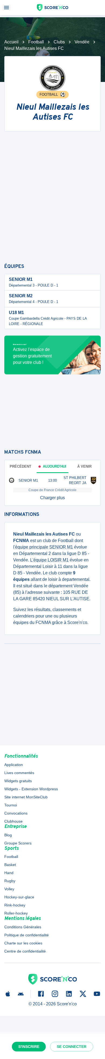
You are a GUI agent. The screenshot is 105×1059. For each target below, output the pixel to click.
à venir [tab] (84, 466)
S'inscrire (28, 1046)
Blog (8, 835)
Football (36, 42)
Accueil (11, 42)
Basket (10, 865)
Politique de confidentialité (26, 935)
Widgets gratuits (18, 781)
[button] (52, 497)
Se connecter (71, 1046)
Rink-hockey (14, 905)
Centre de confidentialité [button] (25, 951)
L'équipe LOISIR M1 (49, 560)
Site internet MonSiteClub (26, 797)
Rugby (9, 881)
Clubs (59, 42)
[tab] (53, 466)
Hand (8, 873)
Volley (9, 889)
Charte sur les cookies (23, 943)
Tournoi (10, 805)
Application (13, 765)
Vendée (82, 42)
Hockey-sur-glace (19, 897)
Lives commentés (19, 773)
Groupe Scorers (18, 843)
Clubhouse (13, 821)
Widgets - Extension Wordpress (31, 789)
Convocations (15, 813)
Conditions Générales (22, 927)
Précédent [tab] (20, 466)
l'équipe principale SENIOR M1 (43, 547)
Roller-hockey (16, 913)
